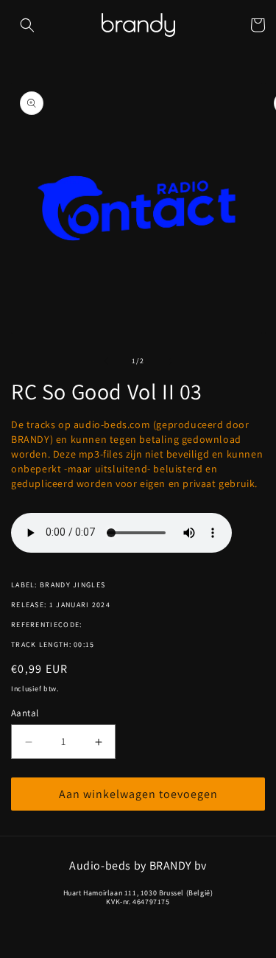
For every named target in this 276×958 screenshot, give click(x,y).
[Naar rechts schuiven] (171, 361)
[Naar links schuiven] (106, 361)
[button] (27, 25)
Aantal (24, 713)
